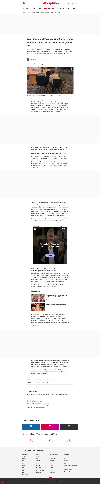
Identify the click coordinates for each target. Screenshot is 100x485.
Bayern (33, 8)
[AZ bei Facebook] (64, 471)
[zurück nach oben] (50, 478)
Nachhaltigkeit (25, 474)
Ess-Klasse (38, 465)
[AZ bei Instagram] (69, 471)
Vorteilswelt (38, 467)
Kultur (67, 8)
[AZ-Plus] (24, 3)
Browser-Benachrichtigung (41, 463)
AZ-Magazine (52, 470)
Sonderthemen (52, 472)
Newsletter (38, 458)
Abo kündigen (66, 463)
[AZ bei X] (75, 471)
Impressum (66, 456)
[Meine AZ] (76, 3)
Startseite (24, 12)
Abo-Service (52, 462)
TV (58, 8)
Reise (23, 472)
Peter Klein (45, 379)
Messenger (38, 460)
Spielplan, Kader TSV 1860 (41, 470)
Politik (62, 8)
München (25, 8)
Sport (38, 8)
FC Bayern (24, 462)
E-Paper (51, 463)
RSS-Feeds (38, 462)
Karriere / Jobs (52, 458)
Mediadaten (52, 467)
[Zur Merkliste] (72, 3)
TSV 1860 (24, 463)
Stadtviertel (24, 458)
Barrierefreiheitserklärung (68, 462)
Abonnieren (52, 460)
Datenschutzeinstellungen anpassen (70, 465)
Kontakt (51, 465)
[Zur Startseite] (50, 4)
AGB (64, 458)
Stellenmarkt (38, 472)
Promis (45, 8)
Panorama (51, 8)
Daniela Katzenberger (57, 162)
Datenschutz (66, 460)
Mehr (73, 8)
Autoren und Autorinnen (54, 456)
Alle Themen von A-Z (40, 456)
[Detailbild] (71, 69)
